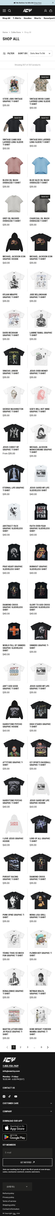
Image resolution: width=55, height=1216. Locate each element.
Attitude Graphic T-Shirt (13, 763)
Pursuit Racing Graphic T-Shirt (11, 878)
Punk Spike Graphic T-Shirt (14, 916)
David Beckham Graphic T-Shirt (11, 334)
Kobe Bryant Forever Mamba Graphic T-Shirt (40, 1031)
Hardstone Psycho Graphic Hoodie (12, 725)
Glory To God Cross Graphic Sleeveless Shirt (40, 607)
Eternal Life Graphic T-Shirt (13, 489)
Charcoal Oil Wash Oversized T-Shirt (39, 219)
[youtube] (16, 1096)
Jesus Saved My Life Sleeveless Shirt (39, 489)
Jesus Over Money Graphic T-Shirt (39, 372)
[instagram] (4, 1096)
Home (5, 32)
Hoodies (28, 18)
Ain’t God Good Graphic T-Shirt (11, 687)
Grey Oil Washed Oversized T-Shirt (12, 219)
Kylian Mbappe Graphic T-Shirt (11, 295)
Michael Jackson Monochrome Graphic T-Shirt (41, 449)
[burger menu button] (4, 10)
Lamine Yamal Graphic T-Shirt (41, 334)
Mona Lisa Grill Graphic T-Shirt (38, 916)
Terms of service (9, 1201)
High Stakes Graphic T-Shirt (40, 725)
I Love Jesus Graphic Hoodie (13, 839)
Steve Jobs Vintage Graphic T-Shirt (12, 100)
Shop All (6, 18)
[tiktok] (10, 1096)
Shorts (37, 18)
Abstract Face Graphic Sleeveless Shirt (13, 528)
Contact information (11, 1209)
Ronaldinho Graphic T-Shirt (13, 992)
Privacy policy (8, 1197)
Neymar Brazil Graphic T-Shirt (38, 992)
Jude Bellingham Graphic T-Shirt (38, 295)
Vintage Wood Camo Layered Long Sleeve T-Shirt (40, 101)
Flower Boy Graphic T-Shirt (41, 954)
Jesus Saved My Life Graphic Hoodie (39, 801)
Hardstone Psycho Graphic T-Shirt (12, 801)
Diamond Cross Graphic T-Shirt (38, 878)
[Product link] (14, 91)
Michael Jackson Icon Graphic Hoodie (14, 257)
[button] (50, 10)
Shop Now (38, 3)
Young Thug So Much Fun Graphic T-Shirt (13, 954)
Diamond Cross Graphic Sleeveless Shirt (13, 607)
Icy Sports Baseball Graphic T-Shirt (40, 763)
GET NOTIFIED (25, 1162)
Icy (14, 1213)
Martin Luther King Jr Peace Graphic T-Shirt (13, 1031)
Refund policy (8, 1193)
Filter (10, 53)
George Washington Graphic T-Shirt (13, 410)
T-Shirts (17, 18)
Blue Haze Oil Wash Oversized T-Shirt (39, 181)
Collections (16, 32)
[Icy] (27, 10)
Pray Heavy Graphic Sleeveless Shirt (13, 567)
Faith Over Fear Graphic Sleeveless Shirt (40, 528)
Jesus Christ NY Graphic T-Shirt (11, 448)
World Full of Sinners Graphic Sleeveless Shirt (14, 648)
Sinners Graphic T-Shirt (39, 646)
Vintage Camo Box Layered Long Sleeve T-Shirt (13, 142)
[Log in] (45, 10)
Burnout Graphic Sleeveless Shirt (38, 567)
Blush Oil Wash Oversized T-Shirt (12, 181)
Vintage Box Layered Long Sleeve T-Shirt (40, 140)
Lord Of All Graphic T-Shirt (40, 839)
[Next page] (48, 1047)
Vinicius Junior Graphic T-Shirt (11, 372)
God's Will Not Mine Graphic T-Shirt (40, 410)
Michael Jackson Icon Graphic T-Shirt (41, 257)
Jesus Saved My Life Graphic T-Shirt (39, 687)
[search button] (9, 10)
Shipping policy (9, 1205)
